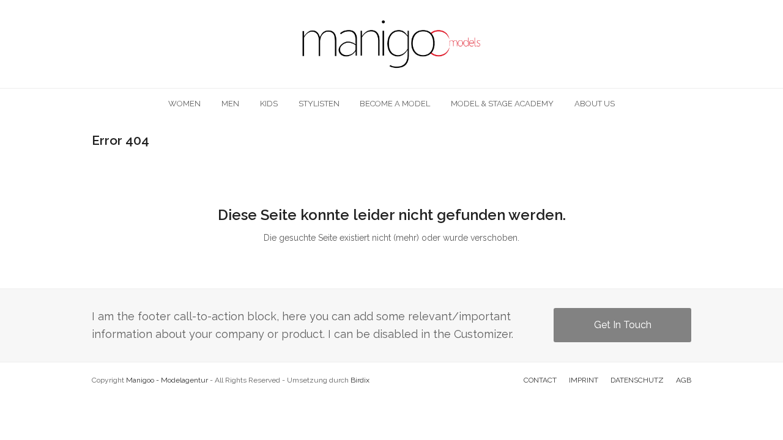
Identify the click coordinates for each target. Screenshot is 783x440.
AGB (683, 380)
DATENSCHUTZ (637, 380)
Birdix (360, 380)
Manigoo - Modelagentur (167, 380)
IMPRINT (583, 380)
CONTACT (540, 380)
